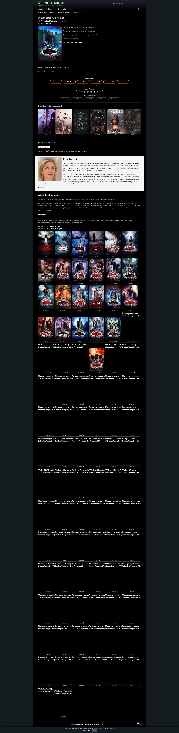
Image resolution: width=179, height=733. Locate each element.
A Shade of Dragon (55, 229)
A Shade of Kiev (54, 226)
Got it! (94, 731)
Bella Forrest (46, 24)
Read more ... (43, 188)
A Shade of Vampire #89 (50, 21)
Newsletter (80, 724)
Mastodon (97, 724)
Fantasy (41, 68)
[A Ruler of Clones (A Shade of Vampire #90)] (65, 21)
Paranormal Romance (61, 68)
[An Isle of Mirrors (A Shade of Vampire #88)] (39, 21)
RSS (103, 724)
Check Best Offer (76, 43)
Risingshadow (51, 4)
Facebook (88, 724)
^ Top (138, 723)
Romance (48, 68)
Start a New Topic (44, 147)
